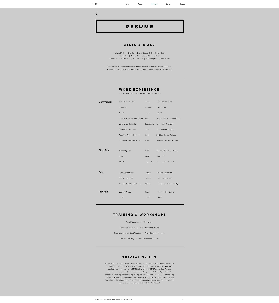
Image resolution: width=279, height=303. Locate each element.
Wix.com (129, 299)
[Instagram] (96, 4)
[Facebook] (93, 4)
